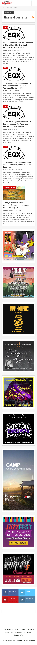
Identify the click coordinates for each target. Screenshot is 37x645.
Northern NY (28, 632)
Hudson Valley (20, 629)
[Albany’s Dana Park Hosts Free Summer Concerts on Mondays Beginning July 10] (14, 193)
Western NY (9, 632)
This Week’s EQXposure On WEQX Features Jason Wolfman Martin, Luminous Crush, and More (17, 124)
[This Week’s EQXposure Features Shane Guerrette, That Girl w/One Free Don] (14, 152)
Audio (6, 27)
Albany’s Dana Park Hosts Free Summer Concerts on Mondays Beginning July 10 (16, 205)
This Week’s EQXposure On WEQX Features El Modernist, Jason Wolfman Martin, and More (17, 85)
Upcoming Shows (9, 187)
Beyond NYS (18, 635)
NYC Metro (30, 629)
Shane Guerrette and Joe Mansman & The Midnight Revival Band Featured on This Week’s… (18, 45)
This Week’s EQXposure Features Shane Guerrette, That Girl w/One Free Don (17, 164)
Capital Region (8, 629)
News (5, 147)
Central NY (18, 632)
